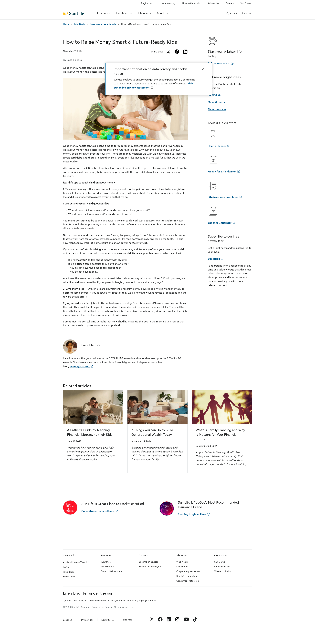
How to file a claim (191, 3)
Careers (230, 3)
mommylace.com (80, 366)
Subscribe (214, 258)
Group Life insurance (111, 571)
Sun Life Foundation (187, 576)
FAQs (66, 567)
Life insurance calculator (223, 197)
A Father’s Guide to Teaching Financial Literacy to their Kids (89, 432)
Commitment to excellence (97, 511)
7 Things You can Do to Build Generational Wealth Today (152, 432)
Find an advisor (222, 566)
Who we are (182, 561)
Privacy (85, 620)
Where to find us (222, 571)
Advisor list (213, 3)
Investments (107, 566)
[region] (158, 79)
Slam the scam (217, 109)
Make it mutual (217, 102)
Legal (66, 620)
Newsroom (182, 566)
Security (105, 620)
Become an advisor (148, 561)
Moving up (214, 94)
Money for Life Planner (222, 171)
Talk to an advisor (219, 63)
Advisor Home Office (74, 562)
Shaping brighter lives (192, 514)
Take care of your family (103, 24)
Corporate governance (188, 571)
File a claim (68, 571)
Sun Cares (245, 3)
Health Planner (217, 146)
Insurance (106, 561)
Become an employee (150, 566)
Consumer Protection (187, 580)
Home (66, 24)
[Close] (202, 69)
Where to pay (169, 3)
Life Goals (79, 24)
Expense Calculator (219, 222)
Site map (127, 619)
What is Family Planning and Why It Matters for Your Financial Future (220, 434)
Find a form (69, 576)
